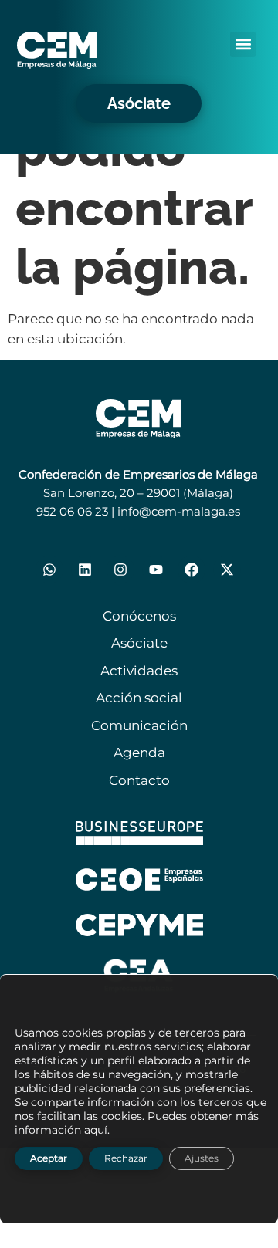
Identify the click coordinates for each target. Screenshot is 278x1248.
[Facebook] (191, 569)
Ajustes (202, 1158)
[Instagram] (120, 569)
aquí (95, 1130)
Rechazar (125, 1158)
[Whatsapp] (49, 569)
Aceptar (48, 1158)
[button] (243, 44)
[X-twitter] (227, 569)
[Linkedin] (85, 569)
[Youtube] (156, 569)
